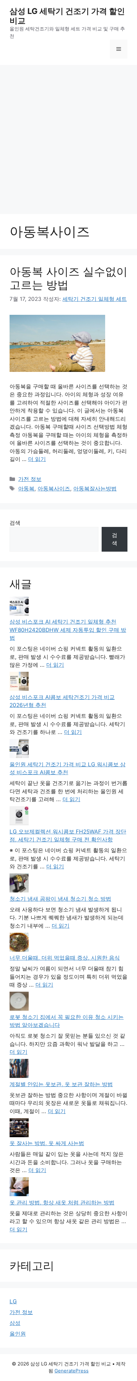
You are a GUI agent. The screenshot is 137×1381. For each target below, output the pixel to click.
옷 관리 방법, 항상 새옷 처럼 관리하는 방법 (62, 1202)
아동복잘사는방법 (95, 488)
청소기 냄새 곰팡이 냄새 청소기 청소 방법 (60, 899)
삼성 (15, 1323)
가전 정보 (29, 479)
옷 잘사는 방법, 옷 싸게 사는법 (47, 1143)
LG (13, 1301)
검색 (15, 523)
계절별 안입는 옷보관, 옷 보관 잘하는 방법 (61, 1084)
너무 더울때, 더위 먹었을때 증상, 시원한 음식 (65, 958)
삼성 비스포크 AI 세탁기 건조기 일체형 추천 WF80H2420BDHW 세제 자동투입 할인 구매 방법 (68, 630)
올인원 (18, 1334)
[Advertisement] (68, 136)
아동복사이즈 (54, 488)
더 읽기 (37, 459)
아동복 (26, 488)
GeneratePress (71, 1371)
